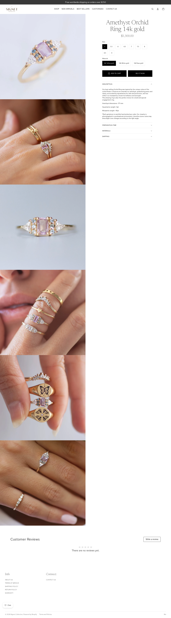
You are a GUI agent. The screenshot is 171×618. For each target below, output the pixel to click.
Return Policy (11, 590)
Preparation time (109, 125)
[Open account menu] (157, 9)
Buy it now (140, 73)
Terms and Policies (45, 614)
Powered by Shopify (30, 614)
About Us (9, 580)
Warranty (9, 593)
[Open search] (152, 9)
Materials (106, 131)
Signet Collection (17, 614)
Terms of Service (12, 583)
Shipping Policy (11, 586)
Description (107, 84)
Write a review (152, 539)
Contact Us (51, 580)
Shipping (105, 136)
